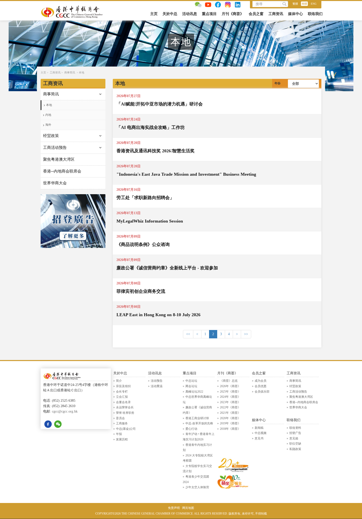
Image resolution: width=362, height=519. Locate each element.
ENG (313, 3)
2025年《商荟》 (230, 391)
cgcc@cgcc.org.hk (65, 411)
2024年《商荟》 (230, 396)
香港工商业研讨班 (197, 418)
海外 (48, 124)
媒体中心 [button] (295, 14)
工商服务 (122, 423)
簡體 (304, 3)
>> (246, 334)
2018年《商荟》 (230, 429)
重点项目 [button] (209, 14)
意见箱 (293, 438)
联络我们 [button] (315, 14)
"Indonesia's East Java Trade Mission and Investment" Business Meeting (186, 174)
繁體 (295, 3)
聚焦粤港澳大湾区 (59, 159)
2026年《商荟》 (230, 386)
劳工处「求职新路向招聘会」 (145, 197)
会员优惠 (260, 386)
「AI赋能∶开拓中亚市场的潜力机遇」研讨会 (159, 104)
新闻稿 (259, 428)
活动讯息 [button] (189, 14)
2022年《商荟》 (230, 407)
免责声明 (174, 508)
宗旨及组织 (123, 386)
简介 (119, 380)
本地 (81, 72)
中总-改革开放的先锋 (199, 423)
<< (188, 334)
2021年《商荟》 (230, 413)
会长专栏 (122, 391)
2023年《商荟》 (230, 402)
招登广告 (295, 433)
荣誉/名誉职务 (125, 413)
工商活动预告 (55, 147)
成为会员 (260, 380)
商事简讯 (69, 72)
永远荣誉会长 (125, 407)
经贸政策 (51, 136)
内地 (48, 115)
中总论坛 (191, 380)
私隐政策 (295, 449)
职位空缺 (295, 443)
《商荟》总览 (229, 380)
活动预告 (157, 380)
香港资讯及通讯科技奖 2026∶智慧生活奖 (155, 150)
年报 (119, 434)
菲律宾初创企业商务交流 (140, 291)
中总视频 (260, 433)
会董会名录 (123, 402)
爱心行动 (191, 429)
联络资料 (295, 428)
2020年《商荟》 (230, 418)
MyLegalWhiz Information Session (149, 221)
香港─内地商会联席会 (62, 171)
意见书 (259, 438)
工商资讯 (55, 72)
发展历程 (122, 439)
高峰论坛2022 (194, 391)
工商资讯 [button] (275, 14)
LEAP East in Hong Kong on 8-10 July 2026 (158, 314)
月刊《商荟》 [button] (233, 14)
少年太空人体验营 (197, 487)
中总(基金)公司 (126, 429)
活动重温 (157, 386)
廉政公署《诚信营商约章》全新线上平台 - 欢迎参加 (167, 267)
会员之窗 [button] (256, 14)
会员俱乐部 (262, 391)
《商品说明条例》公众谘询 (143, 244)
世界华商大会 (55, 183)
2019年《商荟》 (230, 423)
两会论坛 (191, 386)
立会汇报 (122, 396)
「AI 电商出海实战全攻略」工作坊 (150, 127)
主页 (154, 14)
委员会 (120, 418)
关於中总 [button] (170, 14)
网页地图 (188, 508)
